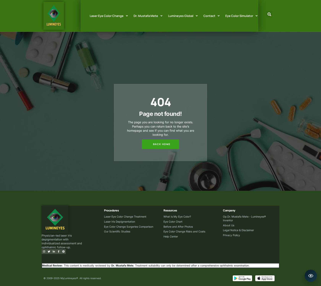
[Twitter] (48, 251)
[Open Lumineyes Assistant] (311, 276)
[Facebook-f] (58, 251)
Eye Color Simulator (239, 16)
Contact (209, 16)
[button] (269, 14)
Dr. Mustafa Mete (146, 16)
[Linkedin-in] (53, 251)
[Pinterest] (63, 251)
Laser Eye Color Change (107, 16)
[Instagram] (44, 251)
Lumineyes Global (180, 16)
